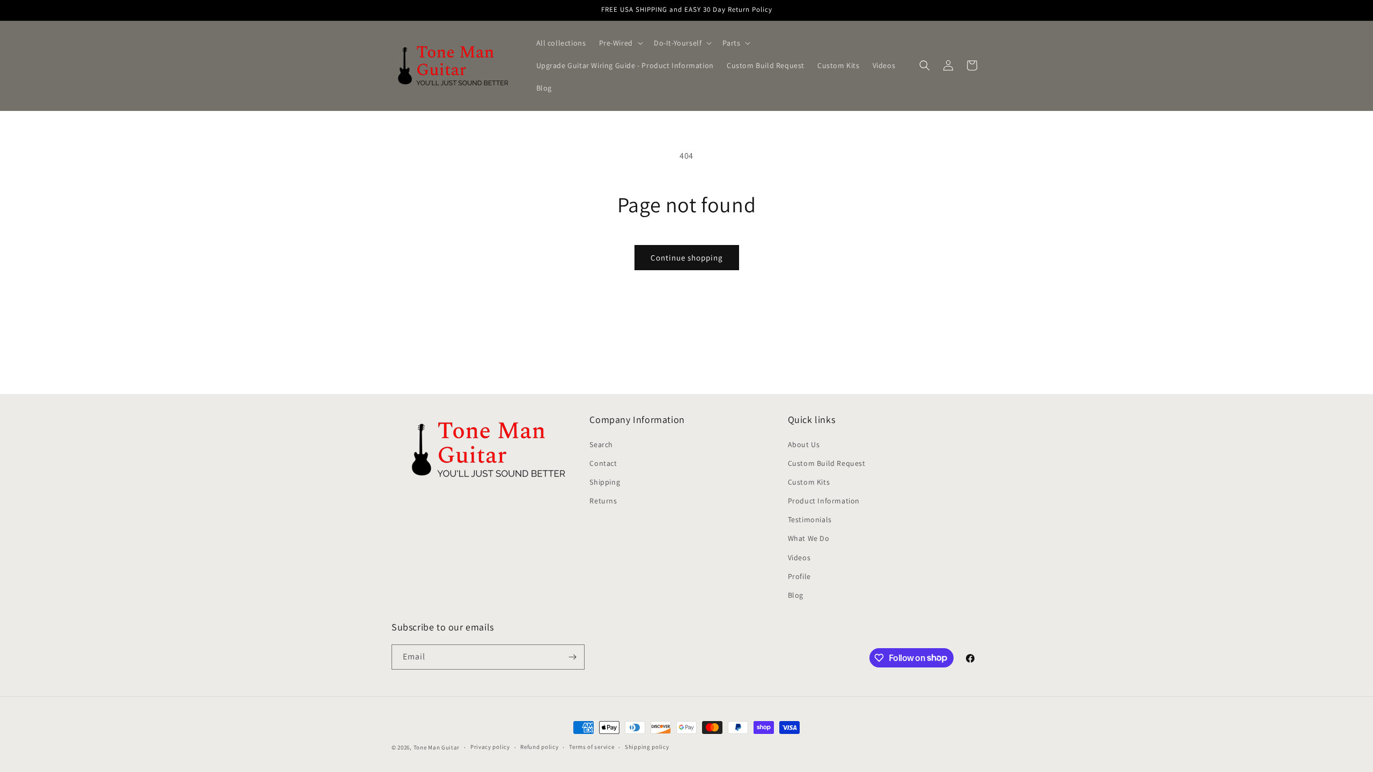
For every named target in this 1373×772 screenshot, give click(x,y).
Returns (603, 501)
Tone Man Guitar (437, 747)
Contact (603, 463)
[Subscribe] (572, 657)
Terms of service (591, 747)
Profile (799, 576)
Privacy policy (490, 747)
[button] (620, 43)
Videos (799, 557)
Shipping (604, 482)
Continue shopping (687, 258)
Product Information (824, 501)
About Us (804, 444)
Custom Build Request (827, 463)
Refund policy (539, 747)
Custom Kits (809, 482)
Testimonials (810, 519)
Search (601, 444)
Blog (795, 595)
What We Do (809, 538)
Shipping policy (647, 747)
